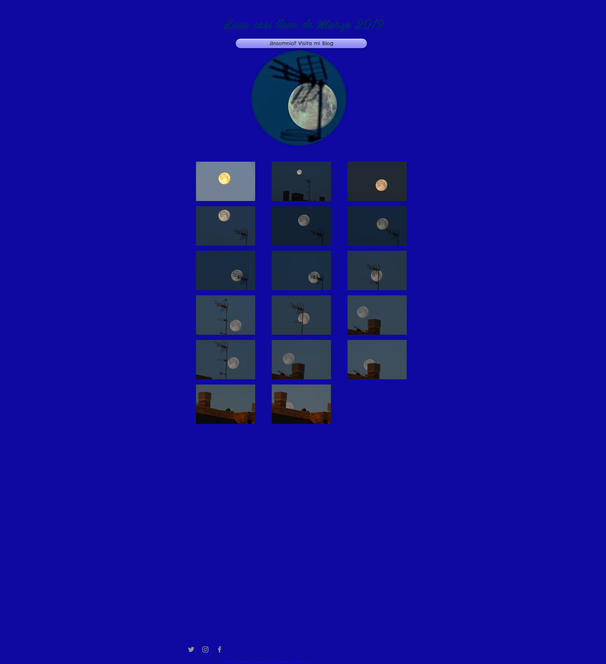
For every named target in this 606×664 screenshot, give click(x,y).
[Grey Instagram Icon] (205, 649)
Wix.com (302, 662)
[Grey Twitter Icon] (191, 649)
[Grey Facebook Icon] (219, 649)
